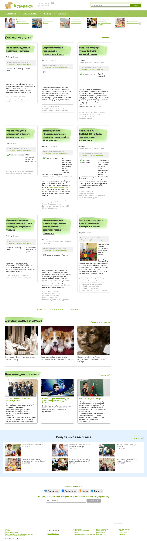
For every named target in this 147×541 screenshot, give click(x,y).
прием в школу (47, 110)
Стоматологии (101, 531)
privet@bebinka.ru (53, 534)
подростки (46, 291)
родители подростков (50, 297)
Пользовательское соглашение (15, 536)
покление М (64, 206)
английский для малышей (88, 288)
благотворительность (87, 193)
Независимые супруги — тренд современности (48, 21)
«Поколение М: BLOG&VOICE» (17, 276)
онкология (17, 171)
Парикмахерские (101, 534)
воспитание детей (49, 202)
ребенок (9, 97)
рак (10, 171)
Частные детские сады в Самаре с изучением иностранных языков (91, 223)
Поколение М (100, 196)
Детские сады (78, 529)
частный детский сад (96, 278)
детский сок (10, 173)
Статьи (47, 13)
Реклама (7, 531)
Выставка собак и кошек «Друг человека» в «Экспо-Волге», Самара (57, 358)
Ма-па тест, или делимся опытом (91, 62)
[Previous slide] (7, 23)
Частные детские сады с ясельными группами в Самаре (104, 21)
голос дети (27, 278)
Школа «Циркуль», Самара (90, 399)
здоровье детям (28, 171)
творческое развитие (86, 196)
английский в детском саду (89, 286)
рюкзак (81, 112)
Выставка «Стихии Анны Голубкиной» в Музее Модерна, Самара (91, 359)
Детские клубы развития (81, 531)
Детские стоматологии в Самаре (21, 21)
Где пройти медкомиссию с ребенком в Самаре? (79, 446)
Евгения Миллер (48, 206)
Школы (76, 532)
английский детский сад (88, 280)
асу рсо (61, 108)
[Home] (19, 5)
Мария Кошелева (61, 110)
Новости (16, 57)
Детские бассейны (102, 529)
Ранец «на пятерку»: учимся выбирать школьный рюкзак (89, 51)
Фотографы (123, 532)
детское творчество (49, 200)
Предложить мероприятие (101, 322)
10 (64, 309)
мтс (57, 206)
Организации (10, 13)
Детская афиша (30, 13)
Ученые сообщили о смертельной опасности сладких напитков (18, 134)
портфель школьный (86, 116)
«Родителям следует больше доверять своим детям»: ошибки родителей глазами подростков (54, 226)
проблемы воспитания (50, 295)
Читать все (105, 39)
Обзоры (89, 233)
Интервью (53, 146)
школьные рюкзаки (92, 112)
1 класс (45, 106)
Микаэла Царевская (23, 173)
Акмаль (59, 204)
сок (7, 171)
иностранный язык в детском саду (91, 282)
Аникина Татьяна (63, 202)
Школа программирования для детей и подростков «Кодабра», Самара (55, 401)
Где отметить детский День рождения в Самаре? (126, 460)
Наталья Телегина (100, 290)
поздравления (118, 522)
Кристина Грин (20, 101)
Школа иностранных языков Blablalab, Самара (18, 400)
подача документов (49, 108)
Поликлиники (100, 532)
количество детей (19, 97)
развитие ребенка (64, 200)
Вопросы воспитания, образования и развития (57, 242)
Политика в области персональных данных (19, 534)
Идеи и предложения (11, 532)
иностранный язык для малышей (91, 284)
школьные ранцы (85, 114)
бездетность (22, 99)
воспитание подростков (51, 293)
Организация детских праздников (84, 534)
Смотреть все (104, 376)
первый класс (54, 106)
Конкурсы (62, 13)
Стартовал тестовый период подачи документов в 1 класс (53, 51)
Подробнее (11, 64)
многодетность (11, 99)
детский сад (83, 278)
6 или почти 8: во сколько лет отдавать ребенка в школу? (80, 460)
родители (54, 291)
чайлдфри (10, 101)
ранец (102, 112)
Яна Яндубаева (63, 300)
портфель (96, 114)
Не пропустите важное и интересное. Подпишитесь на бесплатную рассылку (73, 497)
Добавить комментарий (24, 64)
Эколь (81, 198)
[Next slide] (139, 23)
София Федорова (49, 204)
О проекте (8, 529)
